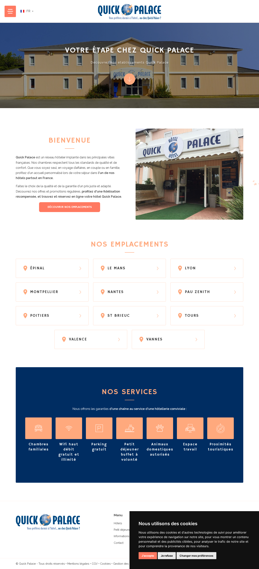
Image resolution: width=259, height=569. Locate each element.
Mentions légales (78, 563)
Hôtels (118, 523)
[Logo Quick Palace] (129, 11)
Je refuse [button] (167, 555)
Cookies (105, 563)
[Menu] (10, 11)
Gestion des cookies (126, 563)
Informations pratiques (128, 536)
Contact (118, 542)
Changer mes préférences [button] (196, 555)
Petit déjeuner (122, 529)
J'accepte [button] (148, 555)
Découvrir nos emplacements (70, 207)
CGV (95, 563)
